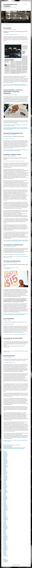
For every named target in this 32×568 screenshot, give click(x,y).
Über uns (8, 20)
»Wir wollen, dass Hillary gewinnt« (12, 261)
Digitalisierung (24, 84)
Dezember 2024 (5, 460)
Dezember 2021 (5, 476)
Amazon (15, 84)
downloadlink (21, 120)
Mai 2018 (5, 502)
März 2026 (5, 451)
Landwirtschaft (6, 150)
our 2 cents (11, 127)
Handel (8, 85)
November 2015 (5, 527)
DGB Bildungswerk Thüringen (14, 100)
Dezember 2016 (5, 517)
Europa (21, 256)
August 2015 (5, 529)
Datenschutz (23, 20)
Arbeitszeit (18, 84)
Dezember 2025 (5, 454)
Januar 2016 (5, 525)
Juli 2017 (5, 511)
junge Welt (17, 440)
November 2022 (5, 472)
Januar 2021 (5, 485)
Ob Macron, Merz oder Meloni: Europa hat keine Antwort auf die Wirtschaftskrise (14, 448)
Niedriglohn (18, 85)
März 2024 (5, 464)
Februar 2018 (5, 505)
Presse (9, 84)
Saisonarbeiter (22, 240)
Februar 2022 (5, 475)
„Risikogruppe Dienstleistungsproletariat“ (19, 254)
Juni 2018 (5, 501)
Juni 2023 (5, 468)
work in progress (14, 29)
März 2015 (5, 533)
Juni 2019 (5, 493)
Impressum (12, 20)
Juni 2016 (5, 521)
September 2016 (6, 519)
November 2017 (5, 507)
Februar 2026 (5, 452)
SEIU (19, 314)
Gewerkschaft (5, 85)
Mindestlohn (15, 85)
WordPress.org (5, 561)
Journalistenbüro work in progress (10, 5)
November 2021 (5, 477)
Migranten (12, 85)
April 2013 (5, 552)
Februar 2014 (5, 545)
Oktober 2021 (5, 478)
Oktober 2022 (5, 473)
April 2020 (5, 489)
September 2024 (6, 463)
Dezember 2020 (5, 486)
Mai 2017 (5, 513)
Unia (9, 129)
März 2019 (5, 495)
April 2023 (5, 469)
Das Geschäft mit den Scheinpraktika (13, 338)
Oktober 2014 (5, 538)
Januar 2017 (5, 516)
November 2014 (5, 537)
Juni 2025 (5, 458)
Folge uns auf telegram (17, 20)
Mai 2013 (5, 551)
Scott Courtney (17, 314)
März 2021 (5, 483)
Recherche (5, 129)
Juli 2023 (5, 467)
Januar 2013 (5, 555)
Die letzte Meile (7, 28)
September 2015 (6, 528)
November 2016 (5, 518)
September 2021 (6, 479)
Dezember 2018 (5, 497)
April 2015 (5, 532)
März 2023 (5, 470)
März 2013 (5, 553)
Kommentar (18, 334)
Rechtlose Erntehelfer (9, 355)
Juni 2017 (5, 512)
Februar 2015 (5, 534)
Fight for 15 (18, 313)
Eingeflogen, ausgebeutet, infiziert (12, 154)
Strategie (21, 314)
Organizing (21, 85)
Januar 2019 (5, 496)
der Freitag (21, 84)
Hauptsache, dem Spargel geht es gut (13, 133)
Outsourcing (24, 85)
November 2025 (5, 455)
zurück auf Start (6, 22)
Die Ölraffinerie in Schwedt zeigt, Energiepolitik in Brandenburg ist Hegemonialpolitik (15, 447)
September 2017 (6, 509)
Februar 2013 (5, 554)
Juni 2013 (5, 550)
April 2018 (5, 503)
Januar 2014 (5, 546)
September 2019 (6, 491)
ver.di (12, 129)
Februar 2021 (5, 484)
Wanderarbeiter (26, 240)
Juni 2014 (5, 541)
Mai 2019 (5, 494)
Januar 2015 (5, 535)
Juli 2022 (5, 474)
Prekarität (27, 85)
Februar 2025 (5, 459)
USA (10, 129)
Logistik (10, 85)
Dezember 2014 (5, 536)
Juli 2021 (5, 481)
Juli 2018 (5, 500)
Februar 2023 (5, 471)
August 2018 (5, 499)
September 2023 (6, 466)
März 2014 (5, 544)
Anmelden (5, 559)
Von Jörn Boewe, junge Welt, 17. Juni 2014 (9, 362)
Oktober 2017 (5, 508)
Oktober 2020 (5, 487)
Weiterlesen (12, 82)
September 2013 (6, 549)
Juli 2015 (5, 530)
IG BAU (4, 240)
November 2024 (5, 461)
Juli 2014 (5, 540)
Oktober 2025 (5, 456)
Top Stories (14, 127)
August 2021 (5, 480)
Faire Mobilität (22, 149)
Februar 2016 (5, 524)
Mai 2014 (5, 542)
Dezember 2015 (5, 526)
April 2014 (5, 543)
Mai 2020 (5, 488)
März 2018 (5, 504)
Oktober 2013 (5, 548)
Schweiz (7, 129)
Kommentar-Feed (6, 560)
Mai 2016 (5, 522)
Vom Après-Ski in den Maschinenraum (13, 245)
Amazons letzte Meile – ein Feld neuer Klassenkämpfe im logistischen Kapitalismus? (13, 91)
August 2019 (5, 492)
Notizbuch (5, 20)
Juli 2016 (5, 520)
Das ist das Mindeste (9, 318)
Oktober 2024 (5, 462)
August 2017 (5, 510)
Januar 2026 (5, 453)
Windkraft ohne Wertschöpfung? (8, 446)
